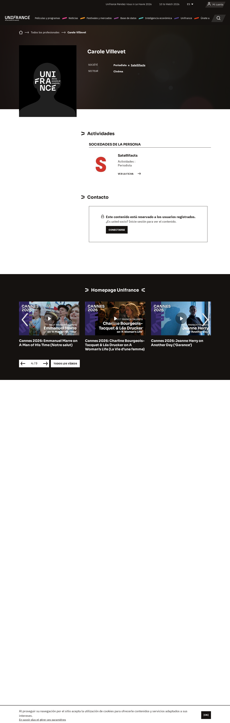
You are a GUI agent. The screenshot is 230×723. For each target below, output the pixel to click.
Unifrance (186, 18)
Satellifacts (138, 65)
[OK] (206, 714)
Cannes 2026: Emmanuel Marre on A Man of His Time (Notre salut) (48, 343)
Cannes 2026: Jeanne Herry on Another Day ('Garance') (177, 343)
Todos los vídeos (65, 363)
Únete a (205, 18)
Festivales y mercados (99, 18)
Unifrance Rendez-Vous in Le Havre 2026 (129, 4)
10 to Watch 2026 (169, 4)
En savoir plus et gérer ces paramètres (42, 719)
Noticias (73, 18)
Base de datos (128, 18)
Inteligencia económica (158, 18)
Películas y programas (47, 18)
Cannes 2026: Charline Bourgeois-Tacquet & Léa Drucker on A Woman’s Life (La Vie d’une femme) (115, 345)
